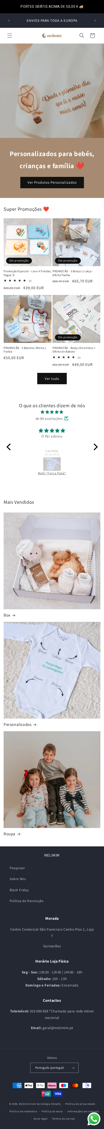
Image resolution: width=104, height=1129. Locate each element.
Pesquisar (17, 868)
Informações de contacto (83, 1111)
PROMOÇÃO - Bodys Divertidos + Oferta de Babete (73, 350)
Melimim (24, 1104)
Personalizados (17, 724)
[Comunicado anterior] (9, 20)
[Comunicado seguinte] (95, 20)
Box (7, 615)
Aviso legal (41, 1118)
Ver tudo (52, 378)
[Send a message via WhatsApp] (94, 1119)
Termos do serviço (63, 1118)
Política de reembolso (23, 1111)
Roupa (9, 833)
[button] (9, 35)
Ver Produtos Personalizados (52, 182)
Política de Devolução (27, 901)
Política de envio (52, 1111)
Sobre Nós (18, 879)
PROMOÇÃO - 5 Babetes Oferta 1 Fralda (25, 350)
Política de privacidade (80, 1104)
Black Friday (19, 890)
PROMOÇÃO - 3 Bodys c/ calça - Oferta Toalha (72, 273)
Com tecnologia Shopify (45, 1104)
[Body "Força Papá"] (52, 464)
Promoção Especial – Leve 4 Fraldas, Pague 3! (28, 273)
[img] (52, 412)
